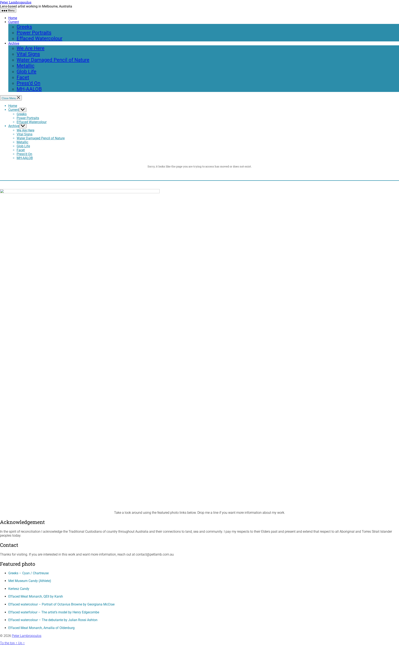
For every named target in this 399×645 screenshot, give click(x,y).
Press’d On (28, 83)
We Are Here (30, 48)
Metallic (25, 66)
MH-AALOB (29, 89)
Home (12, 18)
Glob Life (26, 71)
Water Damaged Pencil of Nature (53, 60)
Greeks (24, 27)
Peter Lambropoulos (15, 2)
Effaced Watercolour (39, 38)
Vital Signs (28, 54)
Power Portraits (34, 33)
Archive (13, 43)
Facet (23, 77)
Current (13, 22)
